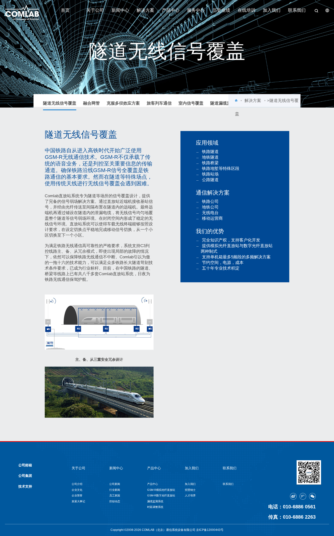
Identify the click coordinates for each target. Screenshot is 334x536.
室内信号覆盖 (190, 103)
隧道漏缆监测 (222, 103)
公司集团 (25, 476)
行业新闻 (114, 489)
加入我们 (271, 10)
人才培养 (190, 495)
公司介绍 (77, 483)
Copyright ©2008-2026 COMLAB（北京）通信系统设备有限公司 (153, 530)
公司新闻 (114, 483)
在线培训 (246, 10)
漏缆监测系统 (155, 501)
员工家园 (114, 495)
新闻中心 (120, 10)
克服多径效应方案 (123, 103)
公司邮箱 (25, 465)
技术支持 (25, 486)
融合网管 (91, 103)
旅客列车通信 (159, 103)
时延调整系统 (155, 506)
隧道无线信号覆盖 (59, 103)
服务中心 (196, 10)
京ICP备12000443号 (209, 530)
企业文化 (77, 489)
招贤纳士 (190, 489)
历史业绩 (221, 10)
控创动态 (114, 501)
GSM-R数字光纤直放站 (161, 495)
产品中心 (170, 10)
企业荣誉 (77, 495)
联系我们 (297, 10)
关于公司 (95, 10)
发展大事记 (78, 501)
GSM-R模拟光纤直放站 (161, 489)
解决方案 (145, 10)
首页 (65, 10)
